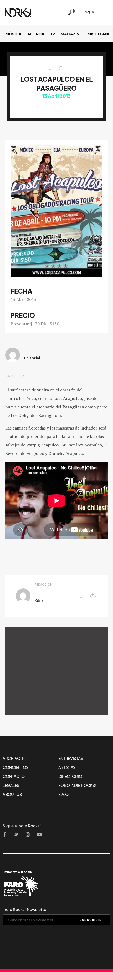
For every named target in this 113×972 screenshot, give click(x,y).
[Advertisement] (56, 671)
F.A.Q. (64, 794)
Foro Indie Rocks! (77, 785)
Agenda (35, 33)
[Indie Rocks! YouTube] (41, 834)
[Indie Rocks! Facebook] (6, 834)
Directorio (70, 776)
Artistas (67, 767)
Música (14, 33)
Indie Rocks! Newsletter (25, 909)
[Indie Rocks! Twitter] (18, 834)
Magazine (71, 33)
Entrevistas (70, 758)
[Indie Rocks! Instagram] (29, 834)
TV (52, 33)
